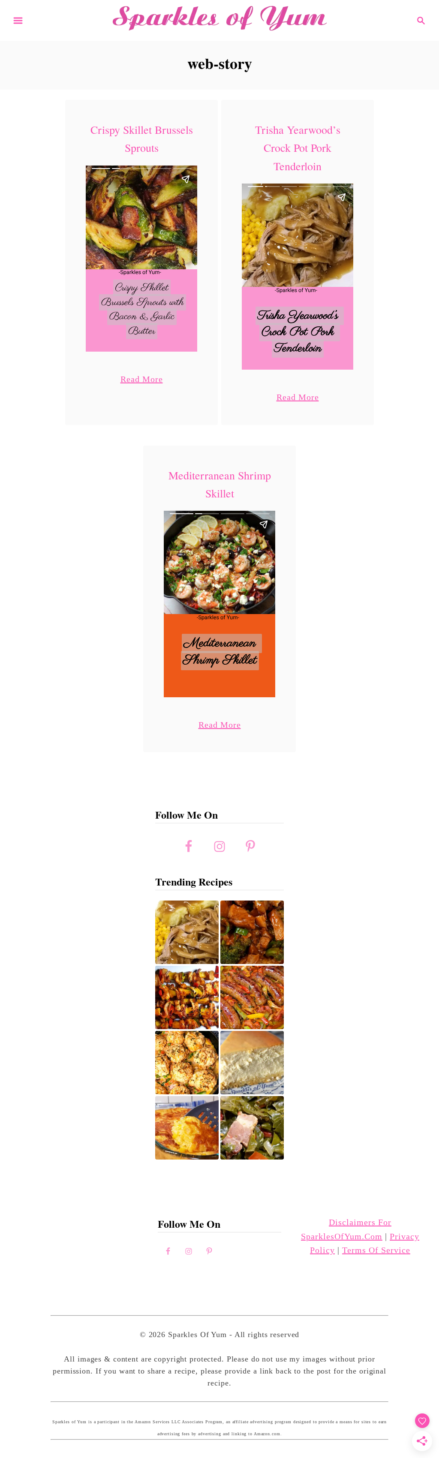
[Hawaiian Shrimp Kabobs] (187, 997)
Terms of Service (376, 1250)
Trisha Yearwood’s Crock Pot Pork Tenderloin (297, 147)
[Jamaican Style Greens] (252, 1128)
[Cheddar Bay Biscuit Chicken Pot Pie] (187, 1062)
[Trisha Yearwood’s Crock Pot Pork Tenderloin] (187, 932)
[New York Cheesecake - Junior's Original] (252, 1062)
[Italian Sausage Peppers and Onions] (252, 997)
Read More (141, 379)
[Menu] (18, 21)
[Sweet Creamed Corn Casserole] (187, 1128)
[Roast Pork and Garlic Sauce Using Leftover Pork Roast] (252, 932)
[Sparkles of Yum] (219, 19)
